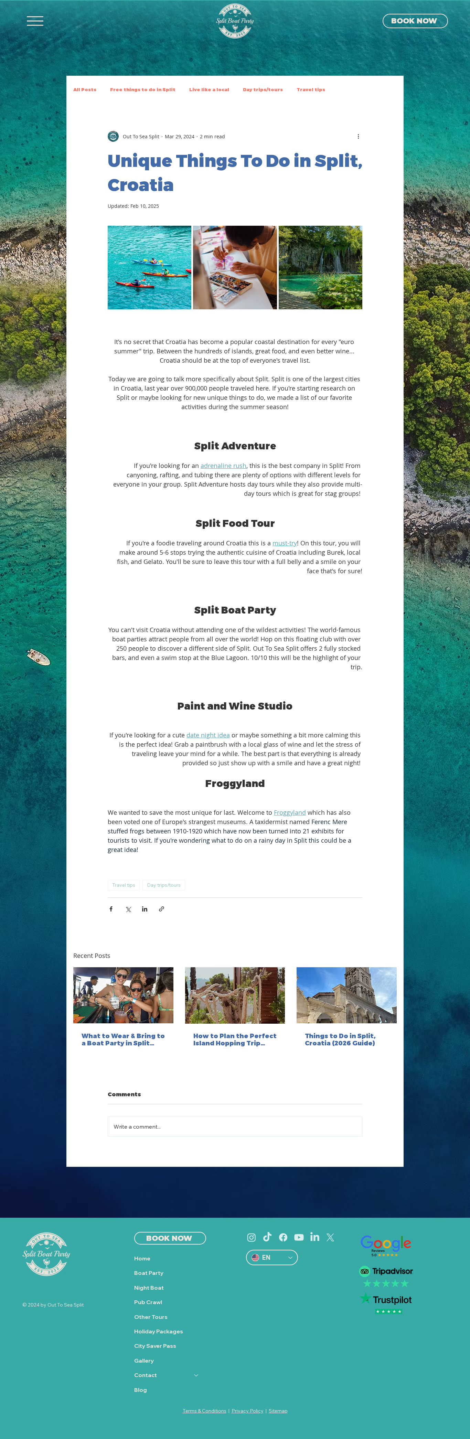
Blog (140, 1389)
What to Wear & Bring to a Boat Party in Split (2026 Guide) (123, 1039)
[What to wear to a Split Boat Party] (123, 995)
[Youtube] (299, 1237)
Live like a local (209, 89)
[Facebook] (283, 1237)
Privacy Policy (248, 1411)
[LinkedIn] (314, 1237)
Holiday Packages (158, 1331)
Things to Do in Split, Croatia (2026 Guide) (340, 1039)
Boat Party (148, 1272)
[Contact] (196, 1375)
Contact (145, 1375)
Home (142, 1258)
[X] (330, 1237)
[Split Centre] (347, 995)
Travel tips (311, 89)
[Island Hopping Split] (235, 995)
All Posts (84, 89)
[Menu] (35, 21)
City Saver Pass (155, 1345)
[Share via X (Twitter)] (128, 909)
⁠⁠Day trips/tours (263, 89)
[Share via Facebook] (111, 909)
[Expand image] (149, 267)
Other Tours (151, 1316)
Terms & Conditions (204, 1411)
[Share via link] (161, 909)
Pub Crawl (148, 1302)
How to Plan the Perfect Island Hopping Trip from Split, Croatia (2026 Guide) (235, 1039)
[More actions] (358, 136)
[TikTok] (267, 1237)
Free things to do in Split (142, 89)
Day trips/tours (164, 885)
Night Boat (149, 1287)
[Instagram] (251, 1237)
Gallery (144, 1360)
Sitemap (278, 1411)
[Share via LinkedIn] (144, 909)
